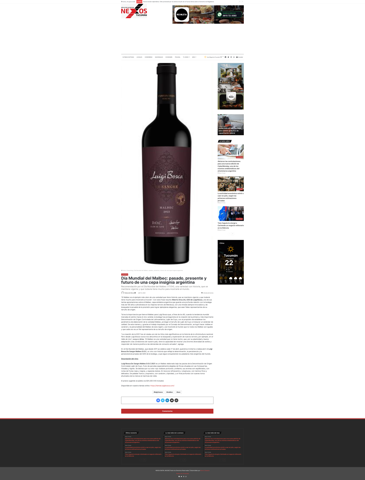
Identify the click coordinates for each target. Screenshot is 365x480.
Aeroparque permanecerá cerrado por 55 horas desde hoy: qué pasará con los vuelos (168, 1)
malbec (170, 392)
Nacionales (159, 57)
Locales (139, 57)
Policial (177, 57)
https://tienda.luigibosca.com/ (162, 386)
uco (179, 392)
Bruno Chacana (204, 470)
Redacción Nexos (129, 293)
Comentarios (167, 411)
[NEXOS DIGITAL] (134, 11)
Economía (169, 57)
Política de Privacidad (182, 473)
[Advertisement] (182, 40)
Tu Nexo (185, 57)
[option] (231, 124)
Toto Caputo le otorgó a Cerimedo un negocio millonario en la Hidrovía (231, 225)
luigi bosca (159, 392)
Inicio (124, 270)
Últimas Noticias (128, 57)
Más (193, 57)
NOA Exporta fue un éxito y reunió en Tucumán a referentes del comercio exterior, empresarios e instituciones (230, 128)
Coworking (148, 57)
